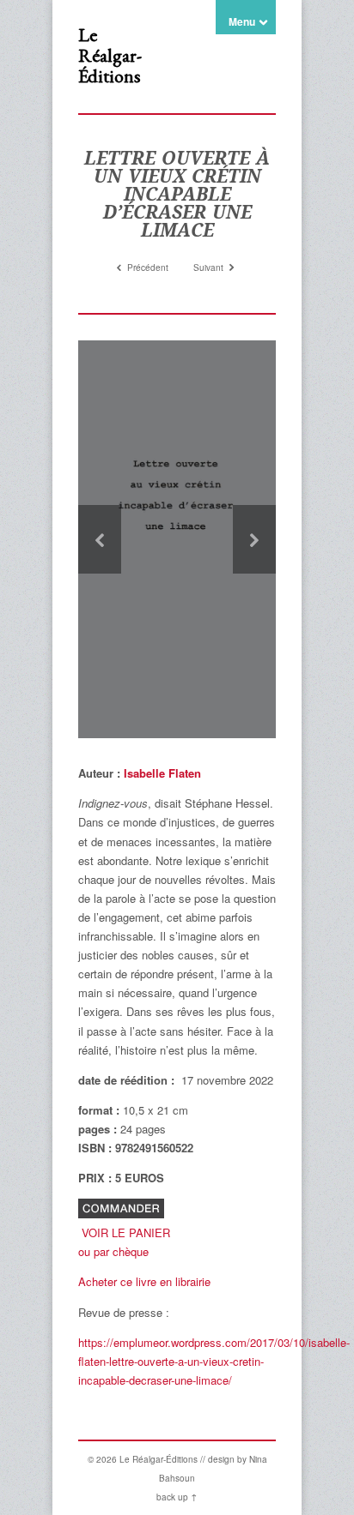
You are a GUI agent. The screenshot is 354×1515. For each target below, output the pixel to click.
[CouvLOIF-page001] (177, 539)
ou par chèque (113, 1251)
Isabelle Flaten (162, 773)
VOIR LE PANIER (126, 1232)
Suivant (209, 268)
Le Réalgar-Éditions (110, 55)
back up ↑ (177, 1497)
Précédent (146, 268)
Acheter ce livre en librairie (144, 1281)
